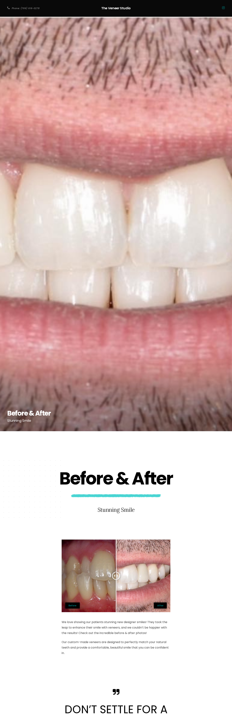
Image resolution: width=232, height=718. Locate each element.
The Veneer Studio (116, 8)
